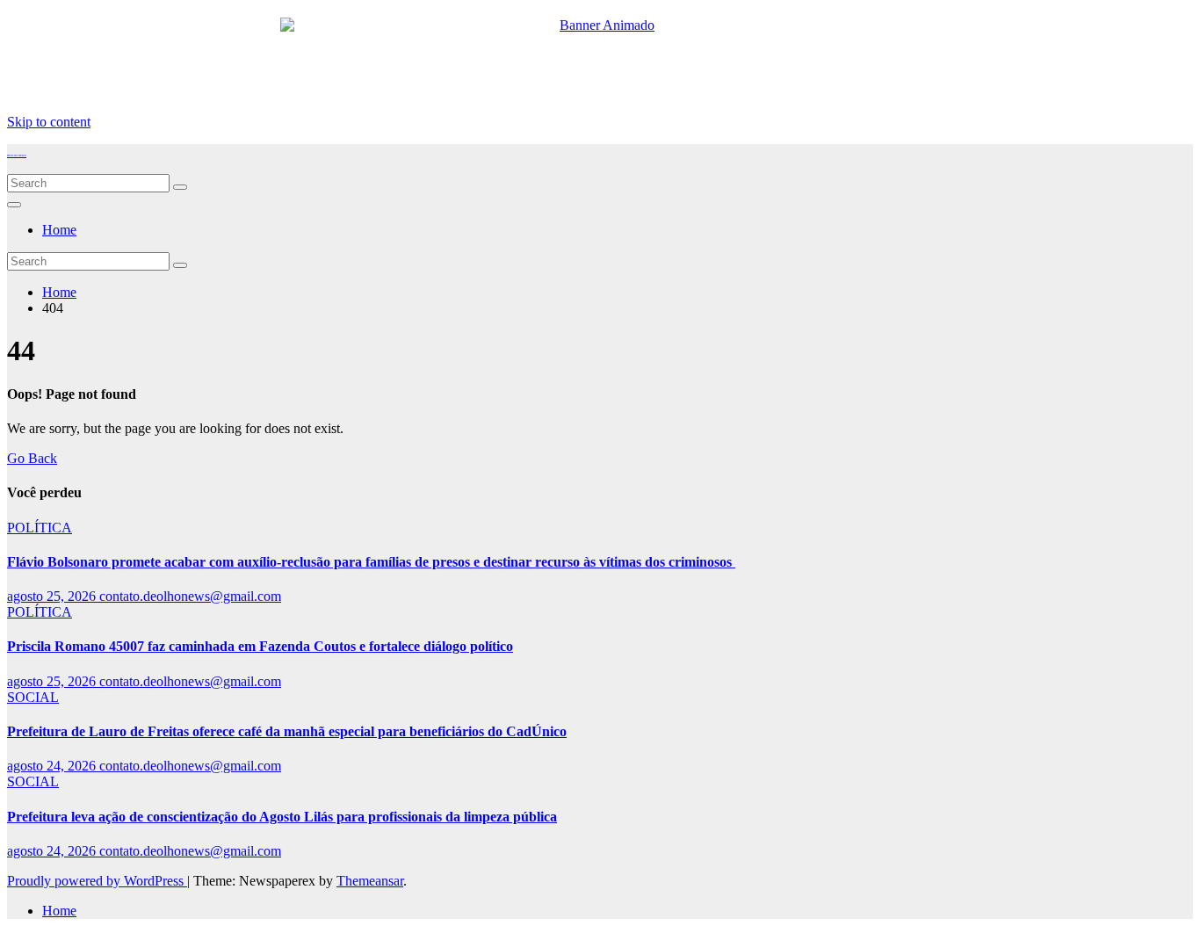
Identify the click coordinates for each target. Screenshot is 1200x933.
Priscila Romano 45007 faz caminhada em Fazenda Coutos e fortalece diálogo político (260, 646)
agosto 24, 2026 (53, 765)
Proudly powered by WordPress (97, 880)
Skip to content (48, 121)
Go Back (32, 458)
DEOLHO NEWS (16, 155)
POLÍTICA (39, 527)
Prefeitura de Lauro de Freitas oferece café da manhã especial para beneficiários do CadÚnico (287, 731)
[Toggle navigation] (14, 204)
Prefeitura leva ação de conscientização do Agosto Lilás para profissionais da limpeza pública (282, 816)
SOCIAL (33, 697)
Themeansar (369, 880)
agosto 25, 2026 (53, 596)
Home (59, 229)
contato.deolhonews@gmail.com (190, 596)
